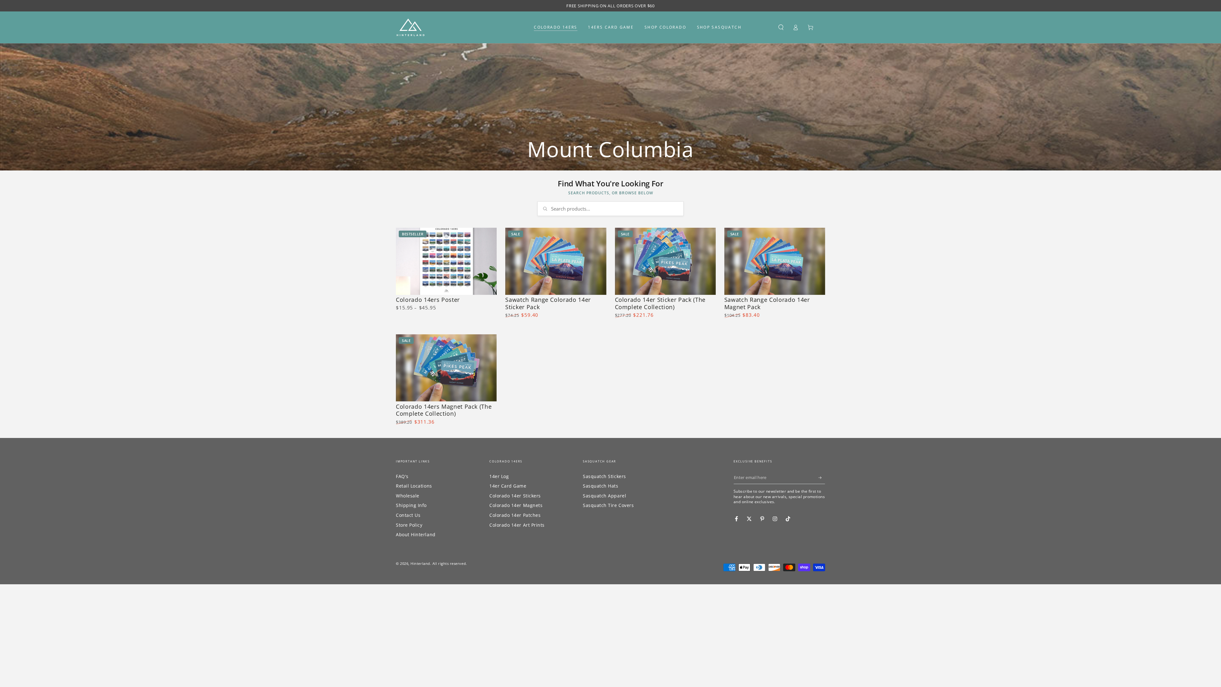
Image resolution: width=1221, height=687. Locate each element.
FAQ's (402, 476)
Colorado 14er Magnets (515, 505)
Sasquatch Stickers (604, 476)
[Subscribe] (821, 477)
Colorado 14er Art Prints (517, 525)
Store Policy (409, 525)
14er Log (499, 476)
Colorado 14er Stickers (515, 496)
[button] (780, 27)
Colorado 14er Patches (515, 515)
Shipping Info (411, 505)
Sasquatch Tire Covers (608, 505)
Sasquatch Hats (600, 486)
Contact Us (408, 515)
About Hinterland (416, 534)
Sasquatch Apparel (604, 496)
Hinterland (420, 563)
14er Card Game (508, 486)
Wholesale (407, 496)
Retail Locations (414, 486)
